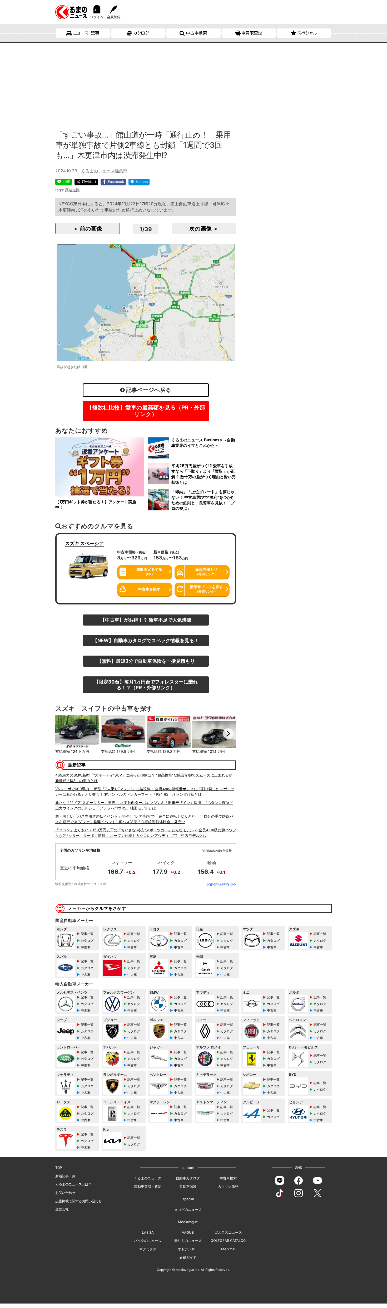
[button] (63, 733)
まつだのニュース (188, 1209)
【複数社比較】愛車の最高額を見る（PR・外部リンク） (146, 410)
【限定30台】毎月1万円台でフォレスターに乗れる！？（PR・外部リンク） (146, 684)
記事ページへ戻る (148, 390)
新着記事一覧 (65, 1176)
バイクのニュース (147, 1240)
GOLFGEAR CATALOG (228, 1240)
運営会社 (61, 1209)
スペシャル (307, 33)
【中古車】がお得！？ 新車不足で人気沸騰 (145, 620)
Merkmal (228, 1249)
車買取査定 (251, 33)
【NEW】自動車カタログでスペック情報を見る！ (146, 640)
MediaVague (188, 1222)
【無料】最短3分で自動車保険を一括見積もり (146, 661)
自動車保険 (187, 1186)
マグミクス (147, 1249)
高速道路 (72, 190)
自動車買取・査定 (147, 1186)
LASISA (148, 1232)
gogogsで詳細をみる (221, 884)
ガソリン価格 (228, 1186)
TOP (58, 1167)
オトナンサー (188, 1249)
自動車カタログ (188, 1178)
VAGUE (188, 1232)
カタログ (141, 33)
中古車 (85, 947)
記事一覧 (87, 933)
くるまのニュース (147, 1178)
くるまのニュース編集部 (104, 170)
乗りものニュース (188, 1240)
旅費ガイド (187, 1257)
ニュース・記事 (86, 33)
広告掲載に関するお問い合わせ (78, 1201)
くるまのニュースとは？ (73, 1184)
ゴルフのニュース (228, 1232)
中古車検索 (196, 33)
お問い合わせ (65, 1192)
